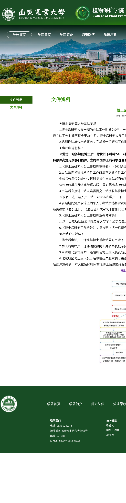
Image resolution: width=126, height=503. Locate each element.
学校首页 (19, 34)
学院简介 (66, 34)
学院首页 (44, 34)
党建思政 (110, 34)
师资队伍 (88, 34)
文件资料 (16, 100)
